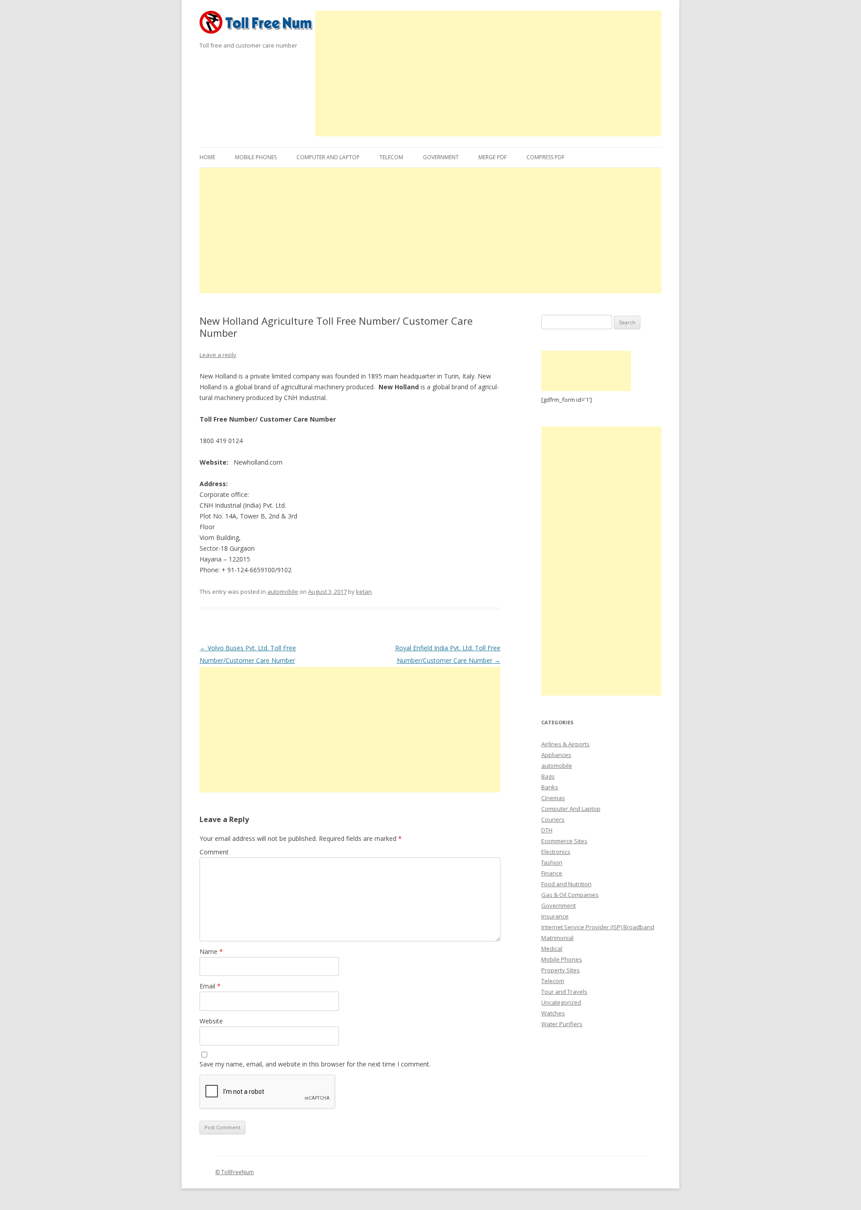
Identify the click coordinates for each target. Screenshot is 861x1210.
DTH (546, 830)
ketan (364, 592)
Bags (548, 776)
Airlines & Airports (565, 744)
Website (211, 1021)
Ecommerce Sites (564, 841)
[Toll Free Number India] (257, 25)
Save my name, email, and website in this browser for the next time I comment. (315, 1064)
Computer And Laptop (328, 157)
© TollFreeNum (234, 1172)
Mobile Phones (256, 157)
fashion (551, 862)
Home (207, 157)
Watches (553, 1013)
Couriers (553, 819)
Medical (551, 948)
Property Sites (560, 970)
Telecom (391, 157)
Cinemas (553, 798)
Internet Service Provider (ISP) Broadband (597, 927)
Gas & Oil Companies (570, 895)
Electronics (555, 852)
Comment (214, 852)
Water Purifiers (562, 1024)
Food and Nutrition (566, 884)
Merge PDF (492, 157)
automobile (282, 592)
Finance (551, 873)
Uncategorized (561, 1002)
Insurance (555, 916)
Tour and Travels (564, 992)
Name (211, 951)
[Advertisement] (488, 73)
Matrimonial (557, 938)
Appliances (556, 755)
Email (210, 986)
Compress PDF (545, 157)
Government (441, 157)
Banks (549, 787)
